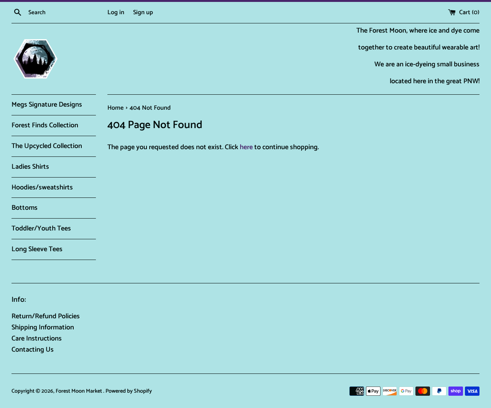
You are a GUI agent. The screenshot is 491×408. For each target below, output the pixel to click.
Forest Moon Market (79, 391)
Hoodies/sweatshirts (42, 187)
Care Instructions (37, 338)
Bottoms (25, 208)
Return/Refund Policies (46, 316)
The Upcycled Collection (47, 146)
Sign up (143, 12)
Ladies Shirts (30, 167)
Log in (115, 12)
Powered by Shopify (128, 391)
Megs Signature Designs (47, 104)
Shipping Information (43, 327)
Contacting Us (33, 349)
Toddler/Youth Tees (41, 228)
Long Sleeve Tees (37, 249)
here (246, 147)
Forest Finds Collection (45, 125)
